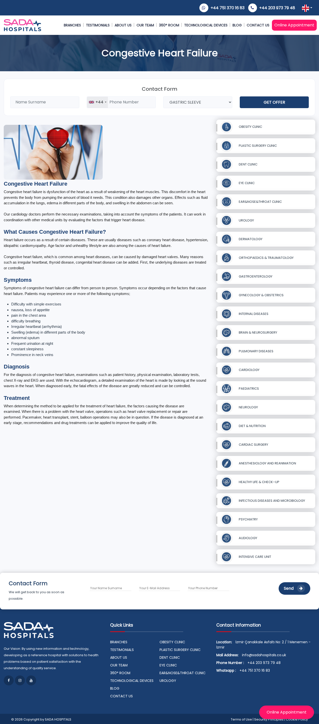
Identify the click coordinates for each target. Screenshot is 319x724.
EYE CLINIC (246, 183)
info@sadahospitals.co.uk (264, 654)
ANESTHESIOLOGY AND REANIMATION (267, 463)
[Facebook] (9, 680)
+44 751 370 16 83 (227, 8)
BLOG (237, 25)
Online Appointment (294, 25)
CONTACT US (258, 25)
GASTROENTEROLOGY (255, 276)
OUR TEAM (145, 25)
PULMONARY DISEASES (255, 351)
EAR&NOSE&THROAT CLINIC (260, 201)
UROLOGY (246, 220)
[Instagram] (20, 680)
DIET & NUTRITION (252, 426)
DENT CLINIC (247, 164)
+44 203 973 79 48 (277, 8)
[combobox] (97, 102)
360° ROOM (169, 25)
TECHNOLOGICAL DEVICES (206, 25)
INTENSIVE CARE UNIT (254, 556)
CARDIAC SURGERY (253, 444)
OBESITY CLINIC (250, 126)
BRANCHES (72, 25)
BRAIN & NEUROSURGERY (257, 332)
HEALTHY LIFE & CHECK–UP (258, 482)
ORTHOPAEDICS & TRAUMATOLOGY (266, 257)
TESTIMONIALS (98, 25)
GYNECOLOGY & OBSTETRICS (261, 295)
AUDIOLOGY (247, 538)
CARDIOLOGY (248, 369)
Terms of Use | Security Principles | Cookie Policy (269, 719)
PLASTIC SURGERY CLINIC (257, 145)
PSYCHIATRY (248, 519)
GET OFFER (274, 102)
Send (289, 588)
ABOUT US (123, 25)
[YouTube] (31, 680)
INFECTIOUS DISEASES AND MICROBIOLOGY (271, 500)
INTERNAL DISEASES (253, 313)
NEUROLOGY (248, 407)
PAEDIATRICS (248, 388)
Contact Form (159, 88)
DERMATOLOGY (250, 239)
